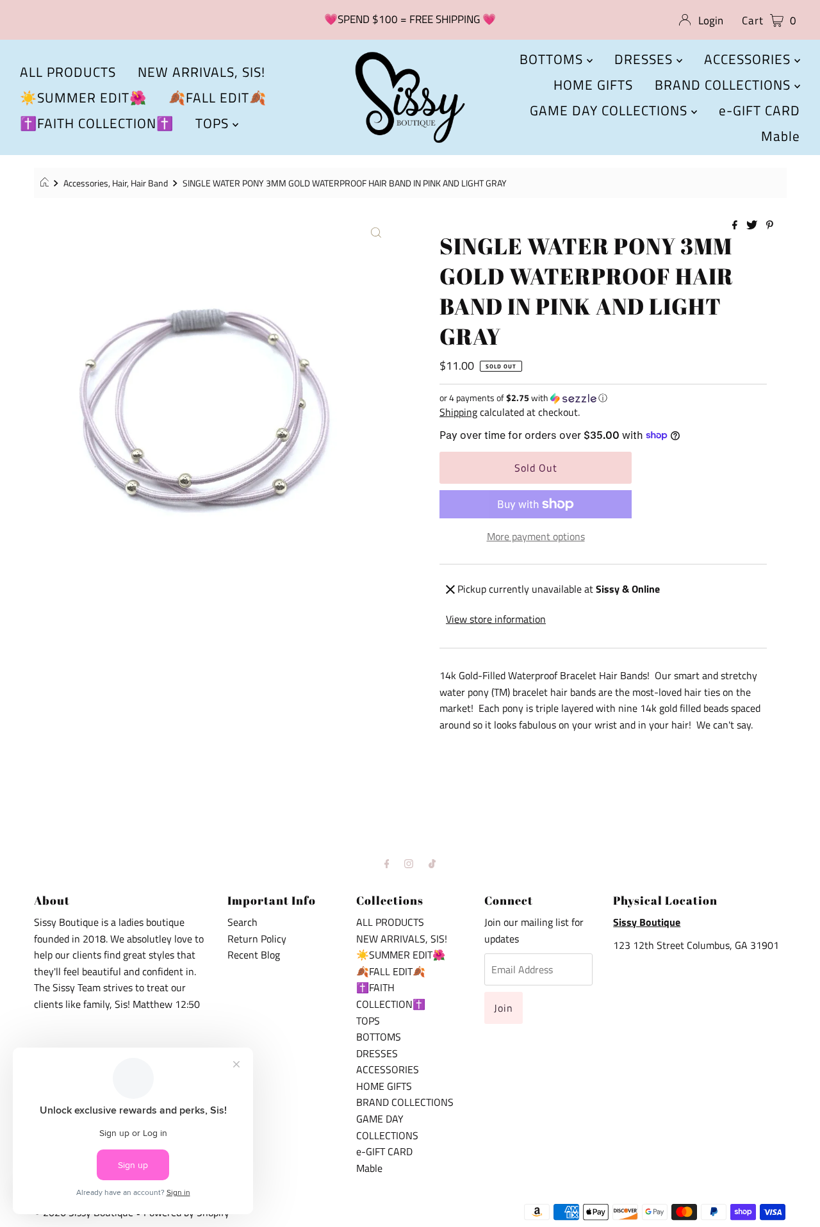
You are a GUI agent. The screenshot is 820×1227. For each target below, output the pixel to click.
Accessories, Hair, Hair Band (115, 183)
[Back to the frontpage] (46, 183)
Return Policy (256, 938)
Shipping (458, 412)
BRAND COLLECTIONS (724, 84)
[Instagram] (408, 863)
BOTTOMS (553, 59)
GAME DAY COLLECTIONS (610, 110)
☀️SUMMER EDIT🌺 (83, 97)
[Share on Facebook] (736, 225)
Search (242, 922)
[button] (603, 397)
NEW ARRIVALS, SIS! (201, 72)
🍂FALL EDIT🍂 (217, 97)
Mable (780, 136)
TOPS (214, 123)
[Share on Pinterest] (769, 225)
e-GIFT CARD (759, 110)
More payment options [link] (536, 536)
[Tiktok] (432, 863)
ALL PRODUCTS (68, 72)
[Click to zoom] (376, 231)
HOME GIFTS (593, 84)
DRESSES (645, 59)
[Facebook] (387, 863)
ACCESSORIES (749, 59)
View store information (496, 619)
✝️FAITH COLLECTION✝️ (97, 123)
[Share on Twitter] (753, 225)
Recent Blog (253, 954)
